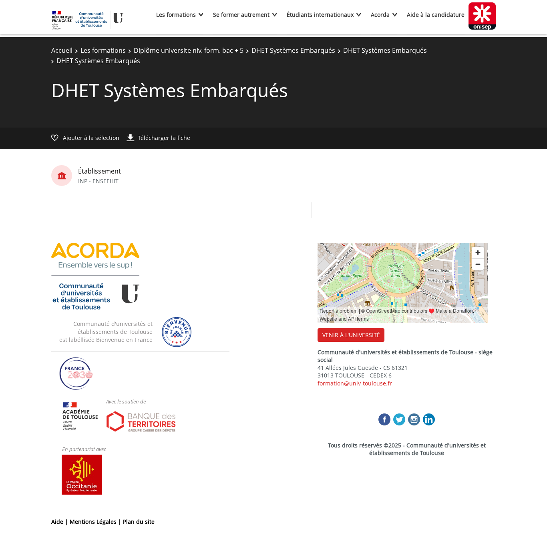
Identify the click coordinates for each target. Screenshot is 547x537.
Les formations (176, 14)
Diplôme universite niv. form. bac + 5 (188, 50)
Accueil (61, 50)
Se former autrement (241, 14)
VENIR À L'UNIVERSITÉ (351, 335)
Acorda (380, 14)
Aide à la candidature (436, 14)
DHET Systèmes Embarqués (293, 50)
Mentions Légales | (96, 521)
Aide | (60, 521)
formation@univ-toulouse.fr (355, 383)
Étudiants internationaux (320, 14)
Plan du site (139, 521)
